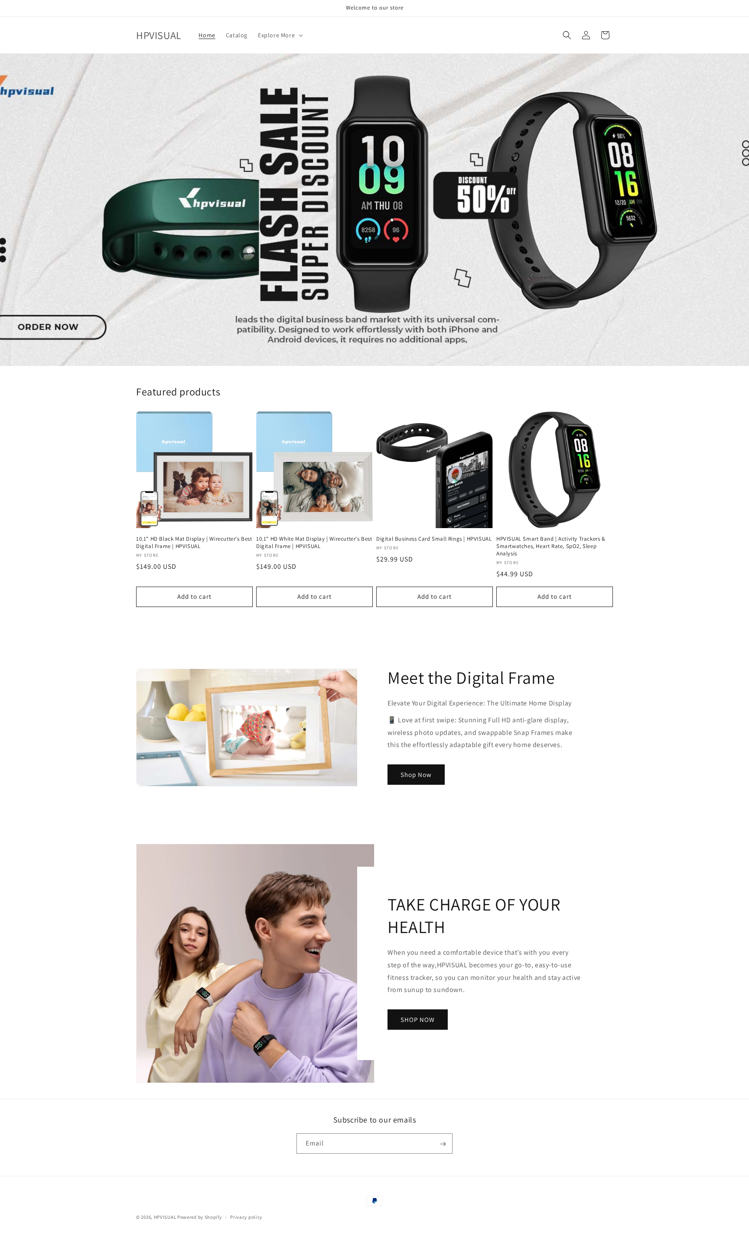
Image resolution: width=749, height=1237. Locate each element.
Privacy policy (246, 1217)
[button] (279, 35)
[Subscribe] (442, 1144)
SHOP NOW (418, 1019)
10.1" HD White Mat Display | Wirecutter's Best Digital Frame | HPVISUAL (314, 542)
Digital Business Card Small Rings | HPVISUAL (434, 538)
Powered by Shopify (199, 1217)
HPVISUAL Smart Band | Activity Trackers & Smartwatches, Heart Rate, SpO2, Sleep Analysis (551, 546)
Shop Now (416, 774)
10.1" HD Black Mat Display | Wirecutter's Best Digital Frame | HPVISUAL (194, 542)
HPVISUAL (165, 1217)
